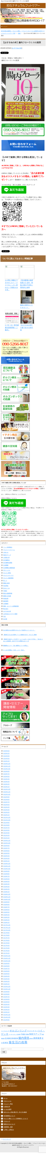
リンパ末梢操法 (7, 547)
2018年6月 (6, 909)
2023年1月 (6, 787)
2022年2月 (6, 812)
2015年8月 (6, 994)
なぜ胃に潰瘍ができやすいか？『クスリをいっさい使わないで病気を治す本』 (11, 285)
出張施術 (5, 603)
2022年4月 (6, 807)
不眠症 (5, 591)
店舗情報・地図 (8, 1127)
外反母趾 (5, 585)
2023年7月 (6, 774)
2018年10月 (6, 899)
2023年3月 (6, 781)
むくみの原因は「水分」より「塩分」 (14, 650)
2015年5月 (6, 1002)
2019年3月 (6, 886)
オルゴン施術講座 (8, 578)
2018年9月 (6, 902)
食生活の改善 (18, 1042)
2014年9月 (6, 1020)
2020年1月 (6, 861)
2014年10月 (6, 1017)
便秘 (27, 1034)
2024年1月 (6, 761)
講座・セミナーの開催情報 (11, 606)
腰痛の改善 (6, 583)
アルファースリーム (9, 550)
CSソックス (6, 570)
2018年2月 (6, 920)
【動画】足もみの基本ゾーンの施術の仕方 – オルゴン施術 (20, 634)
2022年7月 (6, 802)
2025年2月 (6, 753)
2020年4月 (6, 856)
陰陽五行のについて (9, 1124)
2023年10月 (6, 769)
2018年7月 (6, 907)
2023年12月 (6, 763)
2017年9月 (6, 933)
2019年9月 (6, 871)
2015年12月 (6, 986)
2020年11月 (6, 840)
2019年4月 (6, 884)
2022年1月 (6, 815)
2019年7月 (6, 876)
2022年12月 (6, 789)
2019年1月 (6, 892)
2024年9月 (6, 756)
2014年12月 (6, 1014)
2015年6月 (6, 999)
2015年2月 (6, 1009)
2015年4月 (6, 1004)
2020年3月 (6, 858)
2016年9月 (6, 963)
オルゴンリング (18, 1030)
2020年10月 (6, 843)
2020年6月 (6, 851)
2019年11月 (6, 866)
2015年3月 (6, 1007)
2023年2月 (6, 784)
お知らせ (5, 552)
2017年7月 (6, 938)
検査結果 (5, 598)
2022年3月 (6, 810)
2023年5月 (6, 776)
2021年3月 (6, 833)
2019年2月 (6, 889)
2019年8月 (6, 874)
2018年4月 (6, 915)
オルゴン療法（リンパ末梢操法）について (16, 1118)
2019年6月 (6, 879)
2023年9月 (6, 771)
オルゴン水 (30, 1031)
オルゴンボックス (8, 575)
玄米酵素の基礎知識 (9, 568)
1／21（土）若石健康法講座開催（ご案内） (12, 327)
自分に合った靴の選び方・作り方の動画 (15, 1112)
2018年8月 (6, 904)
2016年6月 (6, 971)
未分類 (5, 619)
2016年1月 (6, 984)
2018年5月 (6, 912)
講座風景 (37, 1038)
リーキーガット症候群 (15, 1034)
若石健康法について (9, 1116)
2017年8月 (6, 935)
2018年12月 (6, 894)
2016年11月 (6, 958)
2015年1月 (6, 1012)
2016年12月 (6, 956)
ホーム (5, 1098)
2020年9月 (6, 845)
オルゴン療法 (7, 573)
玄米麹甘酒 (9, 1038)
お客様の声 (6, 557)
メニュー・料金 (8, 1104)
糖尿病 (15, 1038)
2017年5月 (6, 943)
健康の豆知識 (7, 596)
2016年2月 (6, 981)
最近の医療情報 (7, 593)
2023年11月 (6, 766)
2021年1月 (6, 838)
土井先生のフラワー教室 (10, 614)
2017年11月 (6, 927)
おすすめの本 (17, 48)
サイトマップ (7, 1139)
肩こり (5, 580)
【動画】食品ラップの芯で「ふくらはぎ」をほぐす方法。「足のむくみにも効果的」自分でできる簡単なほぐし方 (23, 640)
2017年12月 (6, 925)
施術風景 (5, 601)
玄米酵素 (5, 565)
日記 (4, 616)
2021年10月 (6, 820)
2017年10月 (6, 930)
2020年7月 (6, 848)
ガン (35, 1031)
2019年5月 (6, 881)
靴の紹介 (5, 608)
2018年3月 (6, 917)
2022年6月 (6, 804)
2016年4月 (6, 976)
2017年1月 (6, 953)
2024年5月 (6, 758)
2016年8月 (6, 966)
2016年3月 (6, 979)
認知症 (31, 1038)
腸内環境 (23, 1037)
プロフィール (7, 1101)
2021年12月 (6, 817)
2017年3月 (6, 948)
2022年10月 (6, 794)
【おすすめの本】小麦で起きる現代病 (26, 327)
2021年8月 (6, 825)
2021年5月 (6, 830)
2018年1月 (6, 922)
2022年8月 (6, 799)
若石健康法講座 (7, 562)
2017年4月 (6, 945)
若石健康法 (6, 560)
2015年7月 (6, 997)
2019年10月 (6, 868)
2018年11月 (6, 897)
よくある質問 (7, 1109)
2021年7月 (6, 827)
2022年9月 (6, 797)
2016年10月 (6, 961)
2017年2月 (6, 950)
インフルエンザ (5, 1031)
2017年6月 (6, 940)
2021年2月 (6, 835)
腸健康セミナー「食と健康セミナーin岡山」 (16, 645)
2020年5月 (6, 853)
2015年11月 (6, 989)
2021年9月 (6, 822)
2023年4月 (6, 779)
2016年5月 (6, 973)
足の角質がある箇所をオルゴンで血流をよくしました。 (19, 630)
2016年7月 (6, 968)
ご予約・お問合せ (9, 1129)
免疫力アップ (7, 555)
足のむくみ (6, 588)
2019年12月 (6, 863)
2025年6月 (6, 751)
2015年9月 (6, 991)
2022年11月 (6, 792)
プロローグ (7, 1121)
